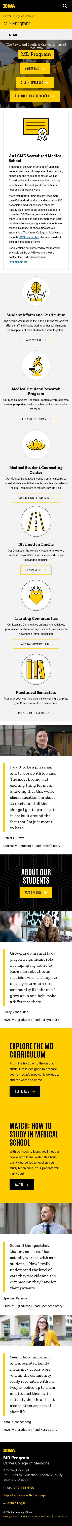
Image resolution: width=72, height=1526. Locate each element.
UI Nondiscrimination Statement (35, 1516)
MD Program (16, 23)
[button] (65, 6)
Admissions (32, 68)
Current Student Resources (32, 96)
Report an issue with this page (24, 1495)
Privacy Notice (10, 1516)
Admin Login (16, 1503)
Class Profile (33, 892)
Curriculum (22, 1091)
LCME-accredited (29, 237)
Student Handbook (32, 82)
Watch (19, 1184)
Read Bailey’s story (45, 1020)
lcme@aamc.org (18, 261)
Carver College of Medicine (19, 16)
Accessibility (60, 1516)
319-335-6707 (24, 1488)
